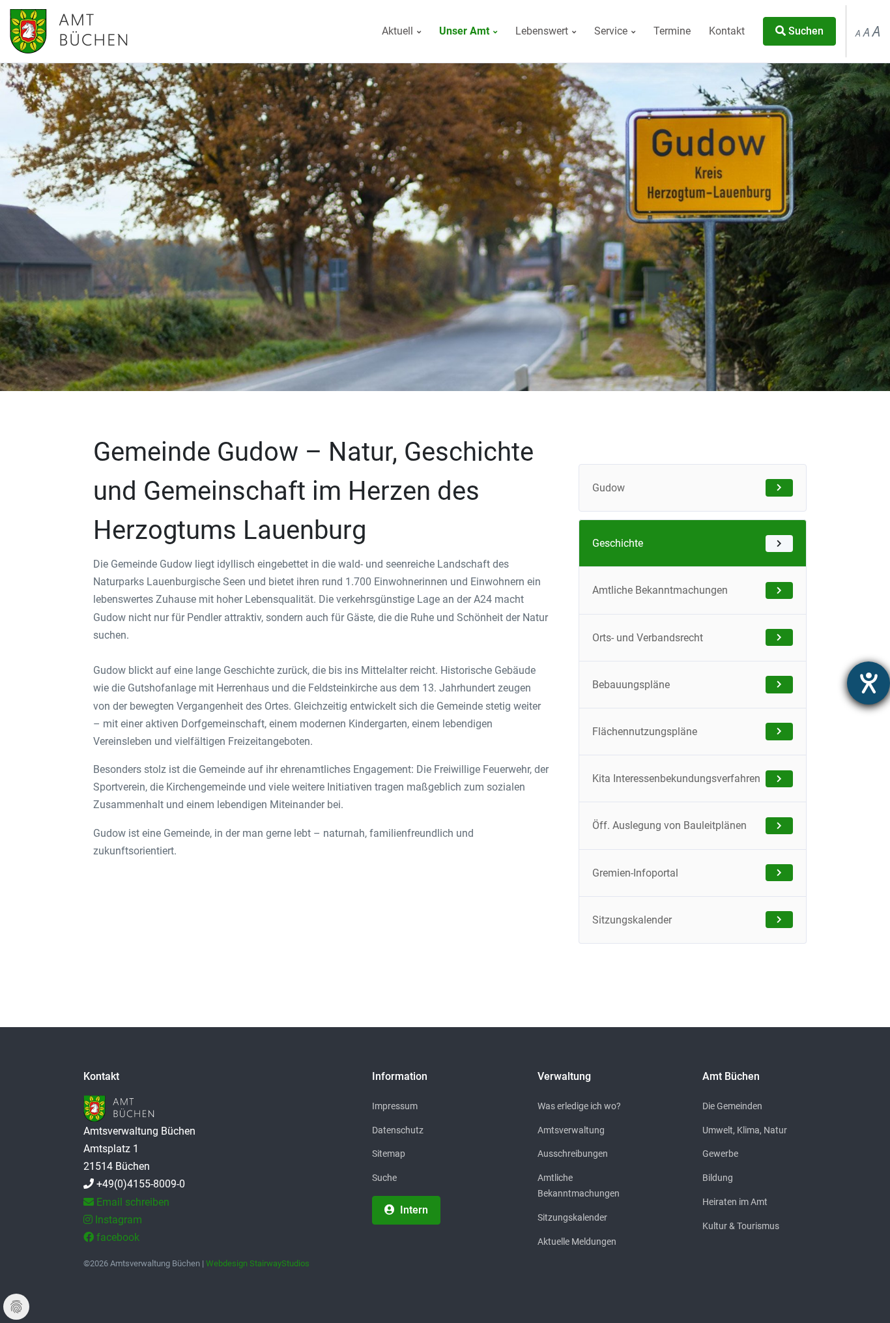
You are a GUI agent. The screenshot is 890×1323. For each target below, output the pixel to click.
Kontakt (727, 31)
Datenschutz (397, 1130)
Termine (672, 31)
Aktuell (399, 31)
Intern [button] (412, 1210)
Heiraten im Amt (735, 1202)
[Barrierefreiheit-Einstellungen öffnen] (868, 683)
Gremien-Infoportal (635, 873)
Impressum (395, 1106)
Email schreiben (131, 1202)
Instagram (117, 1220)
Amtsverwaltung (571, 1130)
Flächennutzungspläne (644, 731)
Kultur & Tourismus (740, 1226)
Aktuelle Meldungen (577, 1241)
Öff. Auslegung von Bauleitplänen (669, 825)
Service (612, 31)
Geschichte (617, 543)
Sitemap (388, 1153)
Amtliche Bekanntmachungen (660, 590)
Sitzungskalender (632, 920)
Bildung (717, 1177)
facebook (116, 1237)
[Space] (67, 31)
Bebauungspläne (631, 684)
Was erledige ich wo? (579, 1106)
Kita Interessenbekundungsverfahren (676, 778)
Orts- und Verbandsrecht (647, 638)
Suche (384, 1177)
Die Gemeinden (732, 1106)
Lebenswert (543, 31)
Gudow (608, 488)
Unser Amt (465, 31)
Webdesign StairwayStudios (257, 1263)
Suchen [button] (805, 31)
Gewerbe (720, 1153)
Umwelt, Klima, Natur (744, 1130)
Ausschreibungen (573, 1153)
